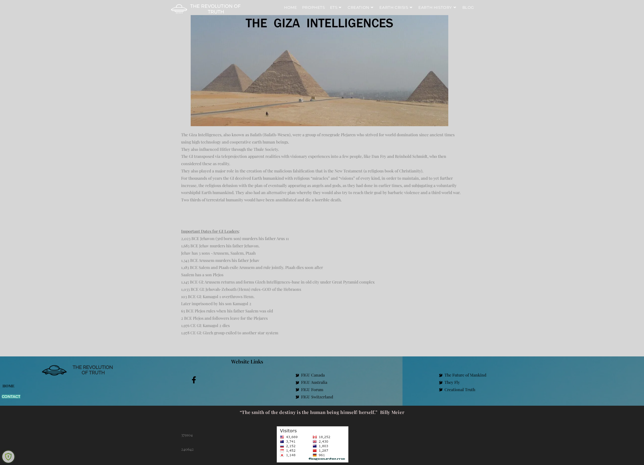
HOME (8, 385)
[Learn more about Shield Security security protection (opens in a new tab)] (8, 457)
